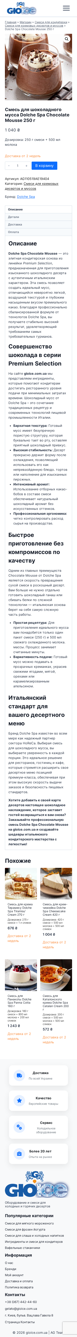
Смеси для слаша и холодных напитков (34, 1235)
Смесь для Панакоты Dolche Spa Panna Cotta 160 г (19, 1001)
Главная (10, 22)
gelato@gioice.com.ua (21, 1309)
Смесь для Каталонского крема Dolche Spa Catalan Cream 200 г (56, 1002)
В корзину (44, 165)
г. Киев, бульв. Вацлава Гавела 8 (29, 1315)
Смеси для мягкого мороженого (29, 1223)
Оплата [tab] (13, 232)
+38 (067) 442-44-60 (21, 1302)
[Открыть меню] (66, 8)
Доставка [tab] (15, 224)
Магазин (25, 22)
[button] (66, 39)
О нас (9, 1263)
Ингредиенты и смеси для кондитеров (34, 1242)
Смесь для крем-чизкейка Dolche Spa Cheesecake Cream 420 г (55, 909)
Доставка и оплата (19, 1281)
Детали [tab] (13, 217)
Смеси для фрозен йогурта (25, 1229)
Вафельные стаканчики (22, 1248)
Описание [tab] (15, 209)
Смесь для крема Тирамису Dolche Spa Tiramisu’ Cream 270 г (20, 909)
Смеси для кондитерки (51, 22)
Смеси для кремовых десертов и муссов (34, 25)
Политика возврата (19, 1287)
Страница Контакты (20, 1322)
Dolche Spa (26, 197)
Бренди (10, 1269)
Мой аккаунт (14, 1275)
